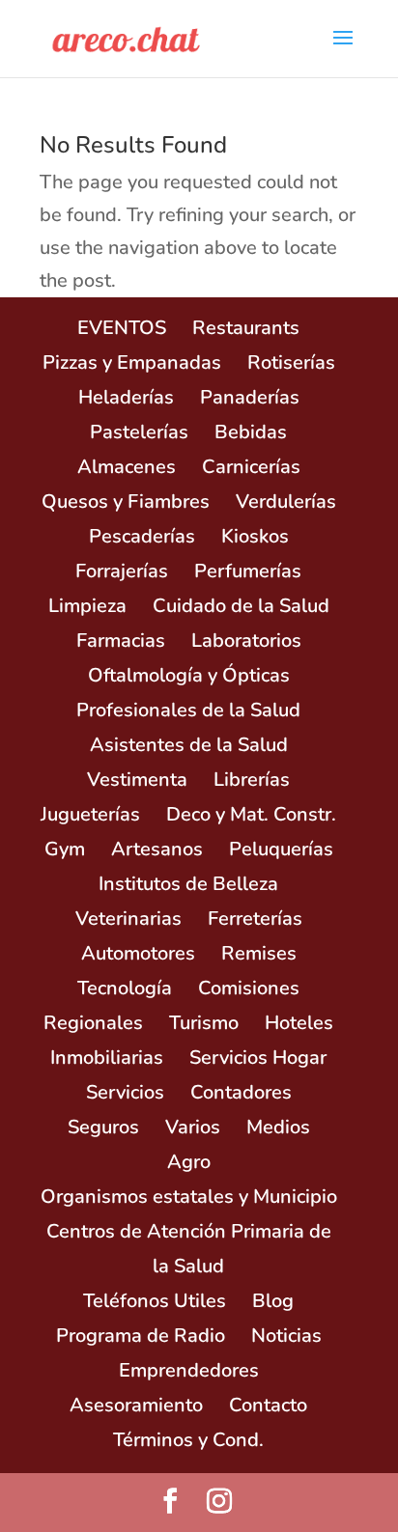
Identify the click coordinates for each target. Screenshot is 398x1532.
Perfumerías (247, 571)
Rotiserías (291, 362)
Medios (278, 1127)
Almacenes (126, 467)
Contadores (241, 1092)
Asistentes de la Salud (189, 745)
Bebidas (250, 432)
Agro (189, 1162)
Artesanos (157, 849)
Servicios (125, 1092)
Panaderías (249, 397)
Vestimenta (137, 779)
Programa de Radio (140, 1336)
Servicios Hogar (258, 1058)
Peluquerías (281, 849)
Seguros (103, 1127)
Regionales (93, 1023)
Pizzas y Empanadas (132, 362)
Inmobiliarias (106, 1058)
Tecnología (124, 988)
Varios (192, 1127)
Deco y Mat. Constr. (251, 814)
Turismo (204, 1023)
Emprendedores (189, 1370)
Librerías (251, 779)
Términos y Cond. (188, 1440)
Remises (259, 953)
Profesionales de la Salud (188, 710)
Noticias (286, 1336)
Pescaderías (142, 536)
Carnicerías (251, 467)
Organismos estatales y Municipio (189, 1197)
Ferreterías (255, 918)
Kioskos (255, 536)
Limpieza (87, 606)
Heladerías (126, 397)
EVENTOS (121, 328)
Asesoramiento (136, 1405)
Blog (273, 1301)
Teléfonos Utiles (154, 1301)
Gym (64, 849)
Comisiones (248, 988)
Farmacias (120, 640)
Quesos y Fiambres (126, 501)
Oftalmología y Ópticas (189, 675)
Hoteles (299, 1023)
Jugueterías (90, 814)
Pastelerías (139, 432)
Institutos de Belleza (188, 884)
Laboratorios (246, 640)
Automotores (138, 953)
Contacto (268, 1405)
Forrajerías (121, 571)
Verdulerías (286, 501)
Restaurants (245, 328)
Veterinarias (128, 918)
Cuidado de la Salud (241, 606)
